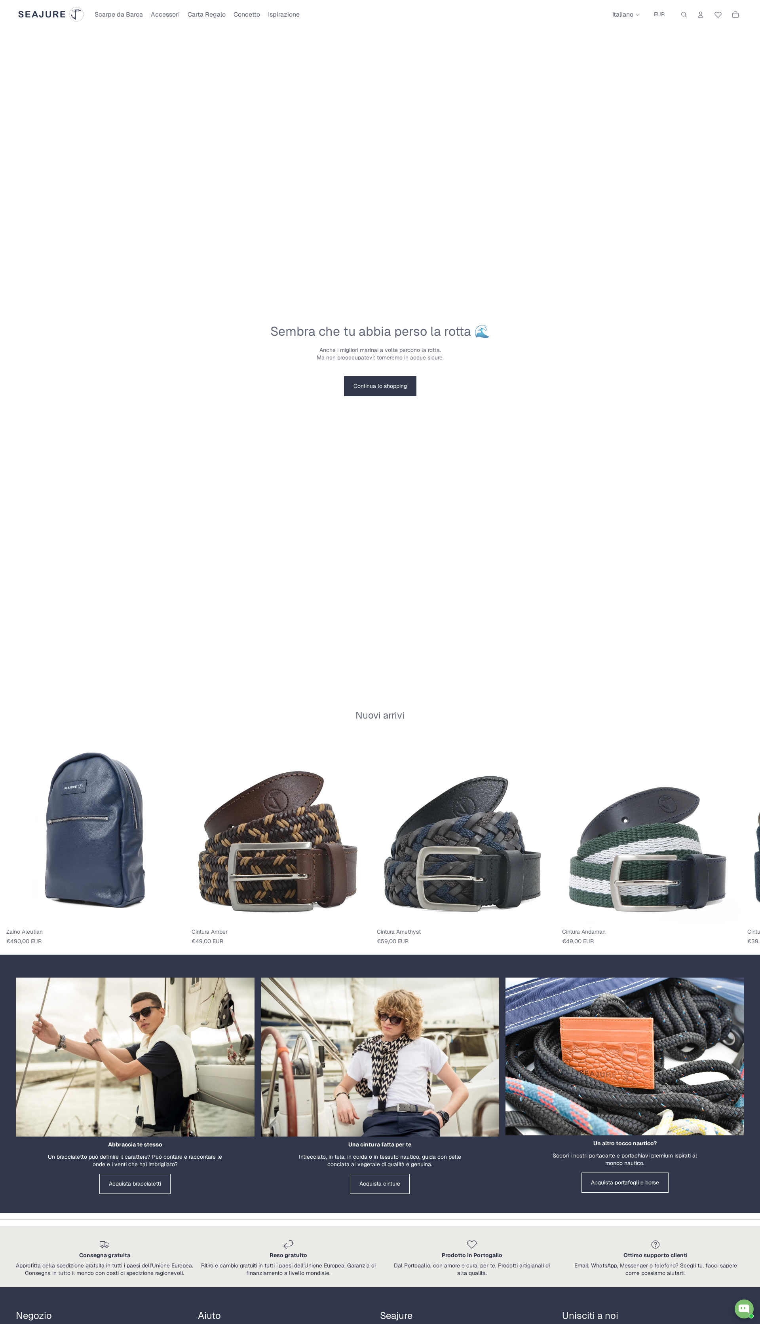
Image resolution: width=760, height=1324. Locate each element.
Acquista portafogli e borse (625, 1182)
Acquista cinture (379, 1183)
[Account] (700, 14)
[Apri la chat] (744, 1308)
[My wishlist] (718, 13)
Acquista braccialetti (135, 1183)
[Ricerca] (684, 14)
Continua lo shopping (380, 386)
